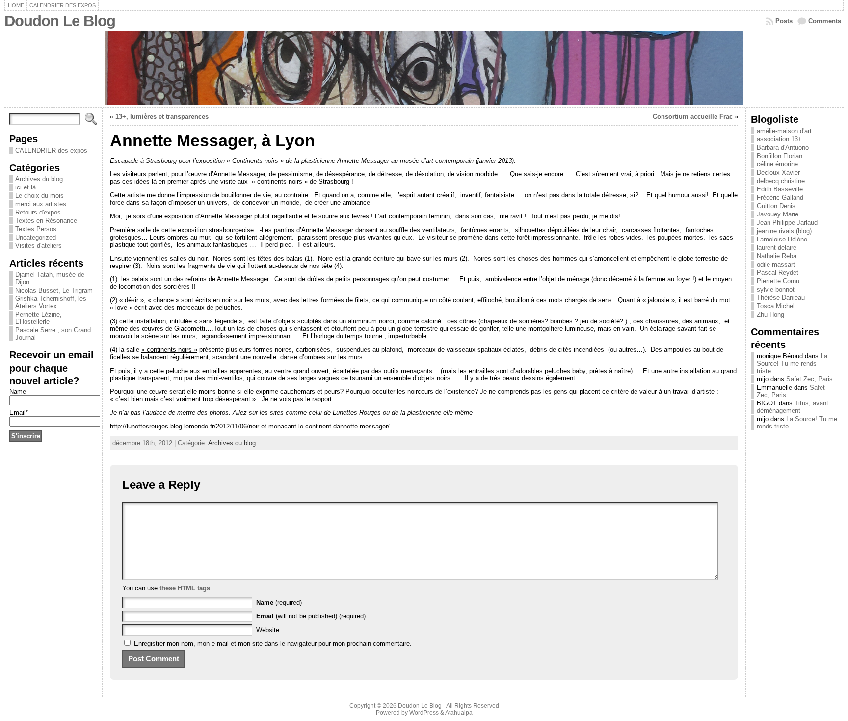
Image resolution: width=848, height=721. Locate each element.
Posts (784, 21)
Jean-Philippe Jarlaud (787, 222)
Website (267, 630)
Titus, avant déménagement (792, 407)
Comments (824, 21)
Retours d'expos (38, 212)
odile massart (776, 264)
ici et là (25, 187)
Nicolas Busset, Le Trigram (54, 290)
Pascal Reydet (777, 272)
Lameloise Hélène (782, 239)
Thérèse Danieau (781, 297)
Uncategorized (35, 237)
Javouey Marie (777, 214)
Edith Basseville (780, 189)
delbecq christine (781, 181)
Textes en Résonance (46, 220)
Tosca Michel (776, 306)
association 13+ (779, 139)
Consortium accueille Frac (693, 116)
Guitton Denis (776, 206)
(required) (279, 602)
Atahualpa (459, 712)
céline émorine (777, 164)
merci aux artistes (40, 204)
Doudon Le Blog (59, 20)
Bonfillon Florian (779, 156)
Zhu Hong (770, 314)
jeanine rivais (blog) (784, 231)
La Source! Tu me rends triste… (792, 363)
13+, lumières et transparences (162, 116)
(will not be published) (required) (311, 616)
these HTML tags (184, 588)
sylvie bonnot (776, 289)
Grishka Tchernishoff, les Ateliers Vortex (50, 302)
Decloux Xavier (778, 172)
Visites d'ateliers (38, 245)
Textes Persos (35, 229)
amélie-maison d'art (784, 130)
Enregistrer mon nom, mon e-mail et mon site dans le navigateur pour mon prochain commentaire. (273, 643)
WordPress (424, 712)
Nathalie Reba (776, 256)
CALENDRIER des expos (51, 150)
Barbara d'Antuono (783, 147)
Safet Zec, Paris (809, 379)
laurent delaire (776, 247)
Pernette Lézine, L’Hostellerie (38, 318)
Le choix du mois (39, 195)
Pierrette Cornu (778, 281)
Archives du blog (39, 179)
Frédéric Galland (780, 197)
